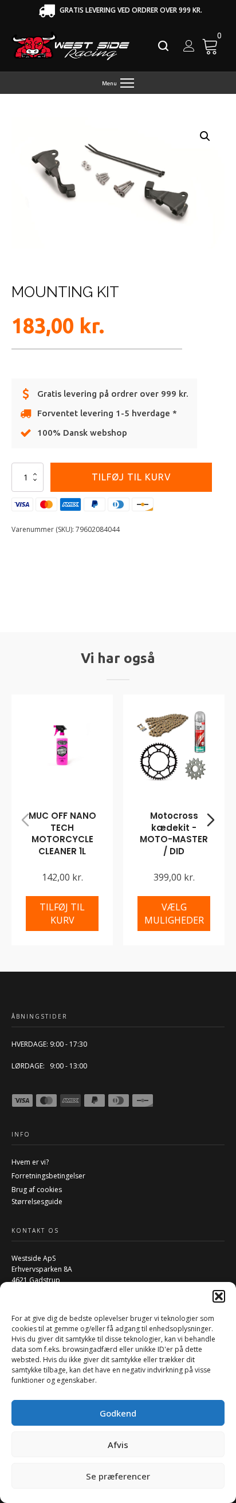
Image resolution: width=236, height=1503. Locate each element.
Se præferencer (118, 1476)
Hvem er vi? (30, 1162)
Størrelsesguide (36, 1201)
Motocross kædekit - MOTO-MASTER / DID (174, 833)
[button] (219, 1296)
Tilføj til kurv (131, 477)
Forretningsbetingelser (48, 1176)
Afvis (118, 1444)
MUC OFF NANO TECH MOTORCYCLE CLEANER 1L (62, 833)
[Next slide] (211, 820)
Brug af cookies (36, 1189)
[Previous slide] (25, 820)
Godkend (118, 1413)
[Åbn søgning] (163, 45)
